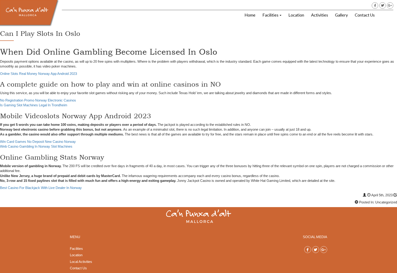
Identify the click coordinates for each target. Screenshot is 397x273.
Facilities (270, 15)
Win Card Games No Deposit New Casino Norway (38, 142)
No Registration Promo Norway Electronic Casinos (38, 100)
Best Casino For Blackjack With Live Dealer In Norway (41, 188)
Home (249, 15)
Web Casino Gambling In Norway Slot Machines (36, 146)
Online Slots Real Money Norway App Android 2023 (38, 74)
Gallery (341, 15)
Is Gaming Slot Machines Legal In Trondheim (33, 105)
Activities (319, 15)
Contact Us (365, 15)
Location (296, 15)
